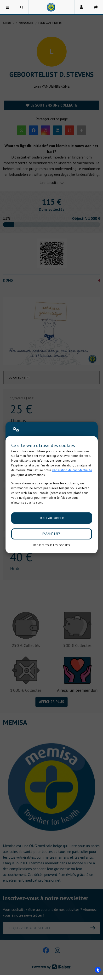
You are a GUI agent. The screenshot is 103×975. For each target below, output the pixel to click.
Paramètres (51, 534)
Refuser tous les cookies (51, 545)
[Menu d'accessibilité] (98, 970)
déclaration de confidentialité (72, 470)
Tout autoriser (51, 518)
